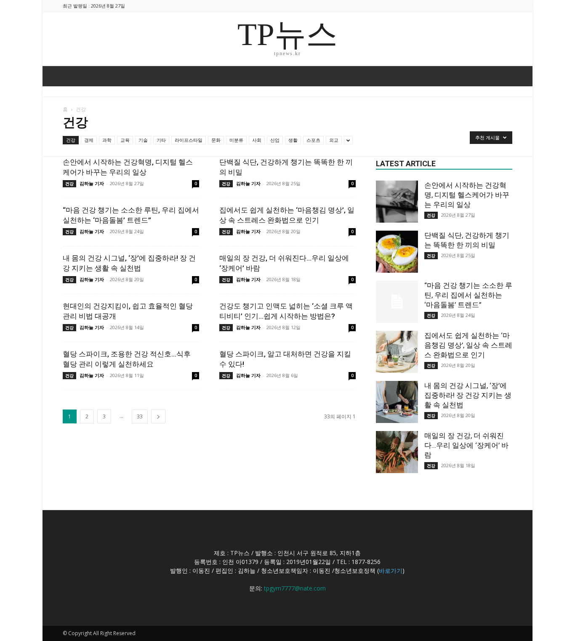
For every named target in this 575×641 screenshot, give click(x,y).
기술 (143, 140)
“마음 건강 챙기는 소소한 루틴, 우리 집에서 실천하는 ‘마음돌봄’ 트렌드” (468, 295)
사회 (256, 140)
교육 (125, 140)
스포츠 (313, 140)
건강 (70, 140)
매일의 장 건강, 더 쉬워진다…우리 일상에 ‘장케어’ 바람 (466, 445)
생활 (293, 140)
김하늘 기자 (92, 183)
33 (140, 416)
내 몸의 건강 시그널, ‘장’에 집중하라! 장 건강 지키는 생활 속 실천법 (467, 395)
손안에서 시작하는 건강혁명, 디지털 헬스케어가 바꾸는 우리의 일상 (466, 195)
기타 (161, 140)
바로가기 (390, 571)
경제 (88, 140)
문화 (216, 140)
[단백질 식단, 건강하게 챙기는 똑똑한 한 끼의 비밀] (397, 252)
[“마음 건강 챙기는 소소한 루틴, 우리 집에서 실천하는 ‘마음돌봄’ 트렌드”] (397, 302)
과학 (107, 140)
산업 (275, 140)
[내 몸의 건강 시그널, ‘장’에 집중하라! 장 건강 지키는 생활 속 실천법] (397, 402)
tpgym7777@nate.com (295, 588)
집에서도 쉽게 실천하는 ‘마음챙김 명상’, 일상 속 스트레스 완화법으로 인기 (468, 345)
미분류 (236, 140)
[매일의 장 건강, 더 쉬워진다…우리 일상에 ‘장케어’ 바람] (397, 452)
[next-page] (158, 416)
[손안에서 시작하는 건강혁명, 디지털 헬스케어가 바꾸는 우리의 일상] (397, 202)
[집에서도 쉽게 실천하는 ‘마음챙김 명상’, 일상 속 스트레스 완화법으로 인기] (397, 352)
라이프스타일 (188, 140)
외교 (333, 140)
